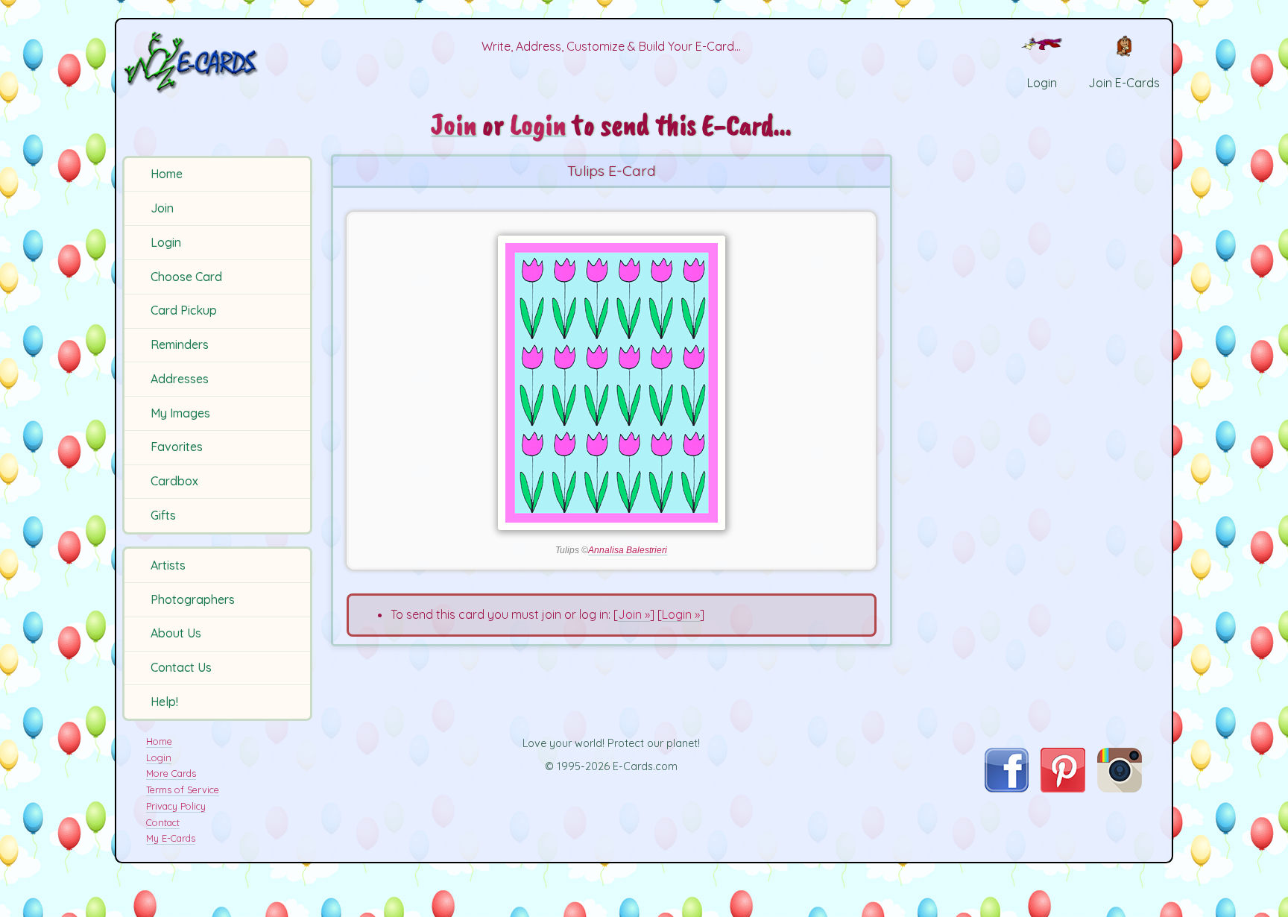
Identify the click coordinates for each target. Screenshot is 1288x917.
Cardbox (174, 480)
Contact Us (181, 667)
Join (162, 208)
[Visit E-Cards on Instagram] (1119, 788)
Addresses (180, 378)
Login (166, 242)
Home (167, 173)
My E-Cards (170, 838)
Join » (634, 614)
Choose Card (186, 276)
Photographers (193, 599)
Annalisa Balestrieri (627, 550)
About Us (176, 632)
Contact (163, 822)
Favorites (177, 446)
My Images (180, 413)
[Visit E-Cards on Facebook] (1007, 788)
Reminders (180, 344)
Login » (681, 614)
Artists (168, 565)
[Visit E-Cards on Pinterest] (1063, 788)
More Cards (171, 773)
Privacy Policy (176, 806)
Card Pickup (184, 310)
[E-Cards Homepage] (215, 62)
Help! (164, 701)
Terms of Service (182, 789)
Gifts (163, 515)
